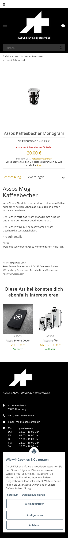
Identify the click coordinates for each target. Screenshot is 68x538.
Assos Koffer (50, 340)
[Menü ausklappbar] (5, 25)
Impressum (12, 494)
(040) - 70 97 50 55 (23, 415)
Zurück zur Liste (10, 56)
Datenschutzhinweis (33, 494)
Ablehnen (34, 525)
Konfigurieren (35, 515)
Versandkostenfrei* (42, 158)
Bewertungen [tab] (35, 177)
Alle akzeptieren (34, 503)
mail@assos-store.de (28, 421)
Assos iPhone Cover (18, 340)
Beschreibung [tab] (12, 177)
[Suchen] (61, 47)
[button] (63, 179)
